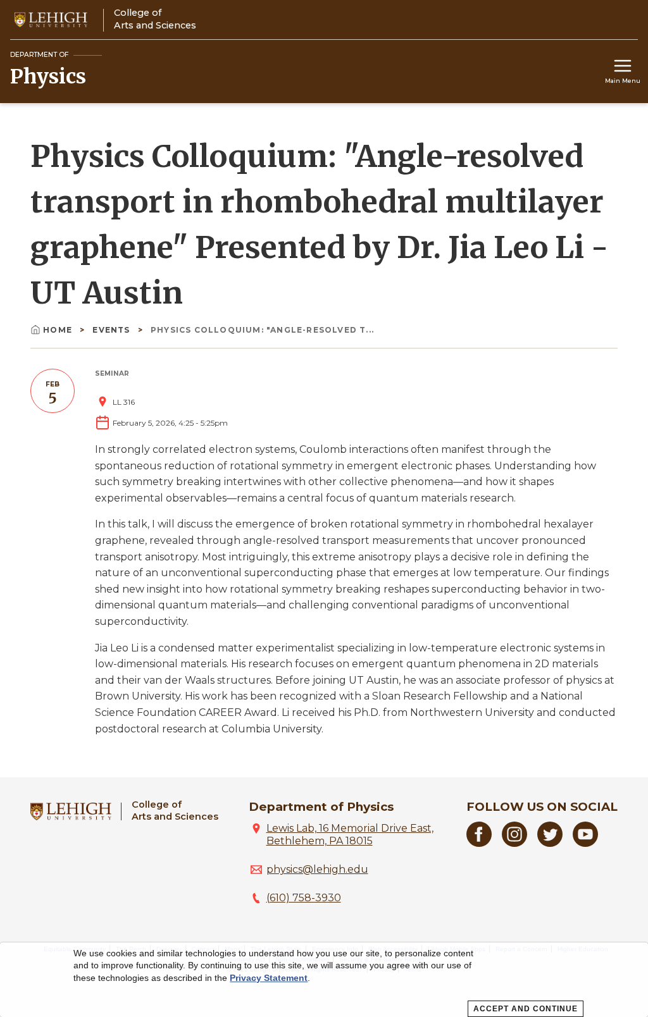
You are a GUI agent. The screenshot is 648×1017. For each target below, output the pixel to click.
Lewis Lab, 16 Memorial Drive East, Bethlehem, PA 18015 (349, 834)
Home (57, 330)
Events (112, 330)
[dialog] (324, 979)
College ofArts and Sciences (175, 810)
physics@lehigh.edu (317, 869)
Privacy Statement (269, 978)
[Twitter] (550, 843)
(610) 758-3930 (303, 898)
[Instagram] (514, 843)
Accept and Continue (525, 1008)
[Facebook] (479, 843)
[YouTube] (585, 843)
